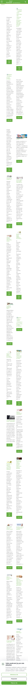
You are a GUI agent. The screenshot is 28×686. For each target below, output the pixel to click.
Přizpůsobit (14, 678)
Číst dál (9, 61)
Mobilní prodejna (8, 78)
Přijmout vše (14, 683)
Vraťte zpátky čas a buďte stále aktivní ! (19, 181)
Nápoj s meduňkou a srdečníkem (19, 413)
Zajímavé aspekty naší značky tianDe (9, 239)
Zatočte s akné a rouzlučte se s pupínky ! (19, 528)
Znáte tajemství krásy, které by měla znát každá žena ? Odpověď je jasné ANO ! (19, 582)
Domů (2, 4)
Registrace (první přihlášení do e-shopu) (9, 355)
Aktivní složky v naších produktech (19, 325)
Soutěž (17, 139)
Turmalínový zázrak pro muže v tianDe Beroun (11, 421)
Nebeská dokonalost (18, 632)
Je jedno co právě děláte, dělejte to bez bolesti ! (19, 236)
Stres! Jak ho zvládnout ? (9, 178)
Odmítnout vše (14, 674)
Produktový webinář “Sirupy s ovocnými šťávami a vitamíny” (9, 466)
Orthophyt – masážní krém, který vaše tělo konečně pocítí (19, 23)
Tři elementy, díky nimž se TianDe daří (12, 641)
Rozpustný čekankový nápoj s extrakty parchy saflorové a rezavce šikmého (18, 464)
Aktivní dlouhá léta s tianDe (9, 578)
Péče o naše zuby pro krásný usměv (9, 528)
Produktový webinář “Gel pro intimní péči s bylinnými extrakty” (19, 355)
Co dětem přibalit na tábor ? (8, 307)
